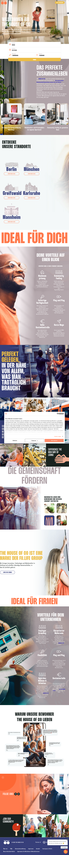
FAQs (11, 848)
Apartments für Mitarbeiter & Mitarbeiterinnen (29, 851)
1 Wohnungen (15, 55)
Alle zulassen (54, 440)
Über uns (5, 848)
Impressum (30, 848)
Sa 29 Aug (14, 50)
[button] (57, 842)
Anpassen (33, 440)
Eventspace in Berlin (47, 848)
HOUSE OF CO (42, 79)
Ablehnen (15, 440)
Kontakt (38, 848)
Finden (34, 59)
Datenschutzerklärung (20, 848)
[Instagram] (18, 794)
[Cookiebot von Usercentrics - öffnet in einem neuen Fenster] (58, 414)
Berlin (13, 45)
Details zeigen (57, 436)
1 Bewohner (41, 55)
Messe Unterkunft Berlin (9, 851)
